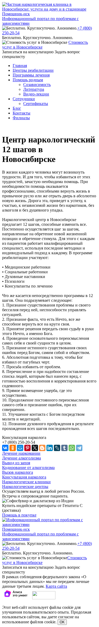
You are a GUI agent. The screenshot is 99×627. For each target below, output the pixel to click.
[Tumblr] (64, 448)
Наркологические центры (25, 486)
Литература (33, 89)
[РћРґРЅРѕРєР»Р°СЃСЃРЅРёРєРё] (13, 448)
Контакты (21, 113)
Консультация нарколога (24, 477)
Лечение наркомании (21, 453)
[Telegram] (79, 448)
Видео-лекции (36, 94)
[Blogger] (42, 448)
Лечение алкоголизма (21, 458)
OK (62, 622)
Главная (20, 65)
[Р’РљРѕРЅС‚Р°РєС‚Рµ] (5, 448)
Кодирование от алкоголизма (28, 467)
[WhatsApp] (72, 448)
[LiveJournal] (57, 448)
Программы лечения (31, 75)
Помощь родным (28, 80)
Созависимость (37, 84)
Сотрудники (24, 99)
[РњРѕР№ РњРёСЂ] (20, 448)
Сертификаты (35, 103)
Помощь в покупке (19, 515)
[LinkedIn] (49, 448)
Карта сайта (56, 586)
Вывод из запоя (16, 463)
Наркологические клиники (26, 482)
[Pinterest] (27, 448)
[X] (35, 448)
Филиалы (21, 118)
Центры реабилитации (33, 70)
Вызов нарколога (17, 472)
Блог (17, 108)
